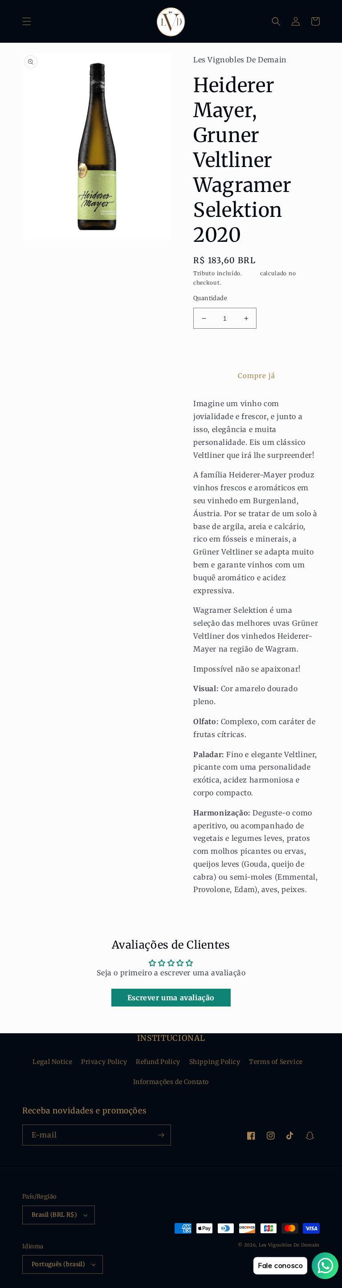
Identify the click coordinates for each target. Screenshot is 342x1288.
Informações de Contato (171, 1082)
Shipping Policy (214, 1062)
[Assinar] (161, 1135)
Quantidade (210, 298)
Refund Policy (158, 1062)
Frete (251, 273)
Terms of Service (276, 1062)
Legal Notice (52, 1062)
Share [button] (213, 913)
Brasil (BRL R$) (54, 1215)
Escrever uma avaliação (171, 997)
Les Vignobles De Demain (289, 1245)
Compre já (256, 375)
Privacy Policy (104, 1062)
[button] (27, 21)
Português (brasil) (58, 1264)
